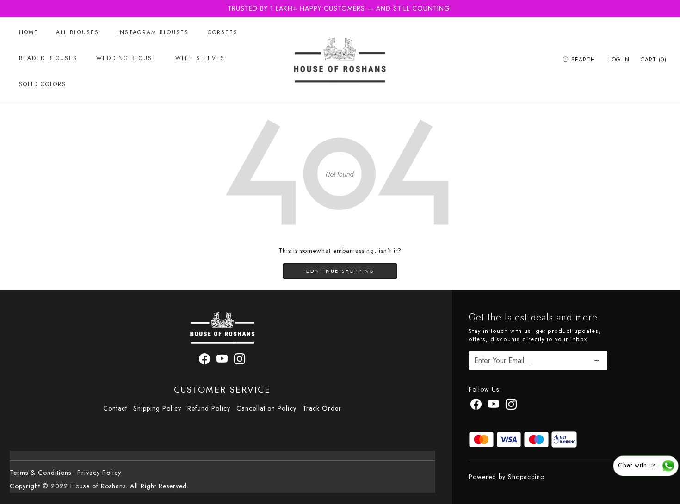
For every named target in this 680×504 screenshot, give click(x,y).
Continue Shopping (340, 271)
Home (28, 32)
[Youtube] (222, 360)
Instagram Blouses (153, 32)
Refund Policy (208, 408)
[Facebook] (204, 360)
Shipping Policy (157, 408)
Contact (115, 408)
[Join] (597, 360)
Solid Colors (42, 84)
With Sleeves (200, 58)
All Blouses (77, 32)
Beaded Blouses (48, 58)
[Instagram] (239, 360)
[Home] (340, 59)
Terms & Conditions (40, 472)
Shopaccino (526, 476)
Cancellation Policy (266, 408)
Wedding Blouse (126, 58)
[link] (580, 60)
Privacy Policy (99, 472)
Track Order (322, 408)
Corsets (223, 32)
